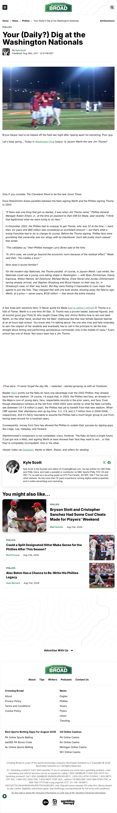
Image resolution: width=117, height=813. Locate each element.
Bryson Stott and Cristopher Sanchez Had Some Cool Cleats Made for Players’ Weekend (78, 514)
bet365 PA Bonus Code (18, 742)
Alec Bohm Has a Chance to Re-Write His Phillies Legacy (42, 575)
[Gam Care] (55, 802)
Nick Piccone (13, 555)
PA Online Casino (69, 737)
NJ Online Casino (70, 742)
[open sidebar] (4, 7)
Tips (41, 679)
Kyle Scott (20, 50)
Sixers (63, 705)
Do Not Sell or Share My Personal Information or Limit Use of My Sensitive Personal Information (58, 792)
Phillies (7, 27)
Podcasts (66, 679)
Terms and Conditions (17, 705)
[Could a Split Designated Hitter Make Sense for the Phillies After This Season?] (102, 547)
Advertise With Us (56, 650)
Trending (65, 720)
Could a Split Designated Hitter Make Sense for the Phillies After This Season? (44, 547)
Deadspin (27, 449)
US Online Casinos (71, 731)
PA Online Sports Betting (19, 737)
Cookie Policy (13, 710)
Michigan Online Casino (73, 747)
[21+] (46, 802)
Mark (14, 392)
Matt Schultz (56, 527)
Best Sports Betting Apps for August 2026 (30, 731)
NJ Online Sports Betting (19, 747)
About (32, 679)
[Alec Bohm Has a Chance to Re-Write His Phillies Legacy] (102, 575)
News (63, 690)
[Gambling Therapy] (67, 802)
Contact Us (82, 679)
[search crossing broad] (112, 7)
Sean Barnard (13, 583)
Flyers (63, 710)
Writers (52, 679)
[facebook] (109, 462)
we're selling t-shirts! (81, 307)
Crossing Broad (14, 690)
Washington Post (44, 141)
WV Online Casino (70, 752)
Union (63, 715)
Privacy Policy (13, 701)
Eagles (63, 696)
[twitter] (104, 462)
